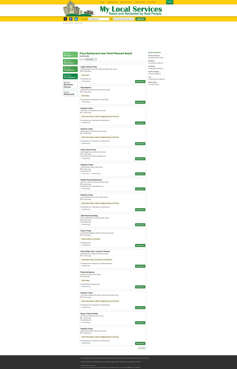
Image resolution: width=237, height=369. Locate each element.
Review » (68, 54)
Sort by (82, 59)
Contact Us (119, 358)
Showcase (69, 93)
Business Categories (104, 362)
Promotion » (70, 76)
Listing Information (97, 358)
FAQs (138, 358)
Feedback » (69, 68)
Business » (69, 61)
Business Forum (68, 85)
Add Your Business (109, 358)
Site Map (83, 362)
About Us (88, 358)
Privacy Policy (145, 358)
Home (82, 358)
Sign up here (115, 362)
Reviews (89, 362)
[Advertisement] (118, 38)
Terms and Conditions (129, 358)
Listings (95, 362)
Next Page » (142, 348)
